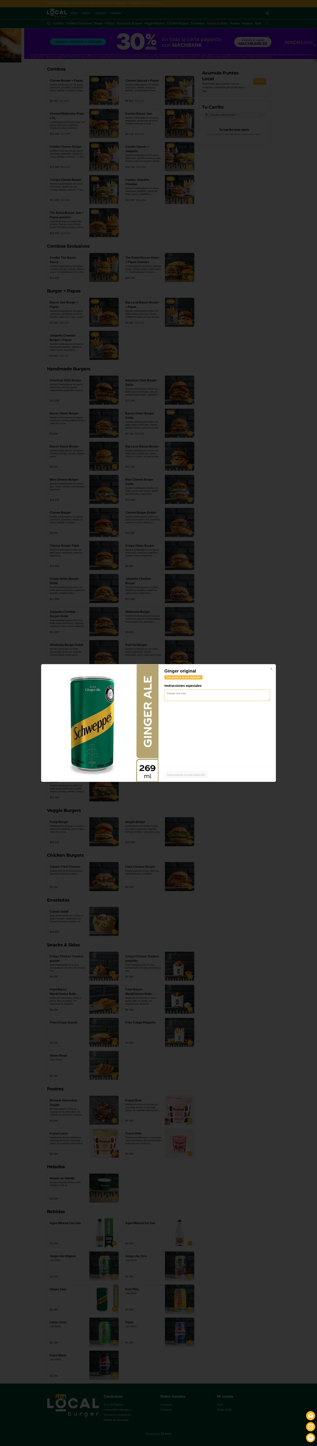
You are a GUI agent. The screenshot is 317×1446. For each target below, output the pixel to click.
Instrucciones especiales (182, 686)
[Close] (271, 668)
